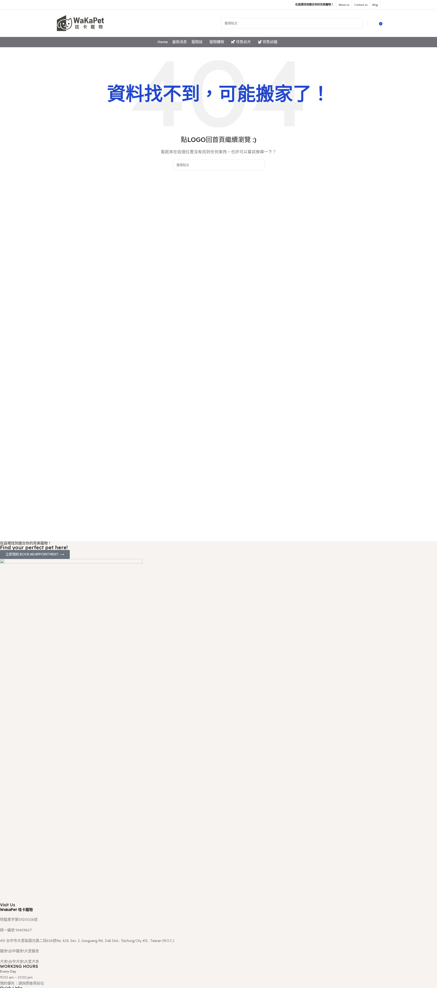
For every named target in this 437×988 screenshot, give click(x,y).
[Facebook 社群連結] (60, 4)
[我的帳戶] (374, 23)
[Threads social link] (71, 4)
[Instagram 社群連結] (65, 4)
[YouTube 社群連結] (77, 4)
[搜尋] (357, 23)
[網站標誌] (81, 23)
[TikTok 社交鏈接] (83, 4)
